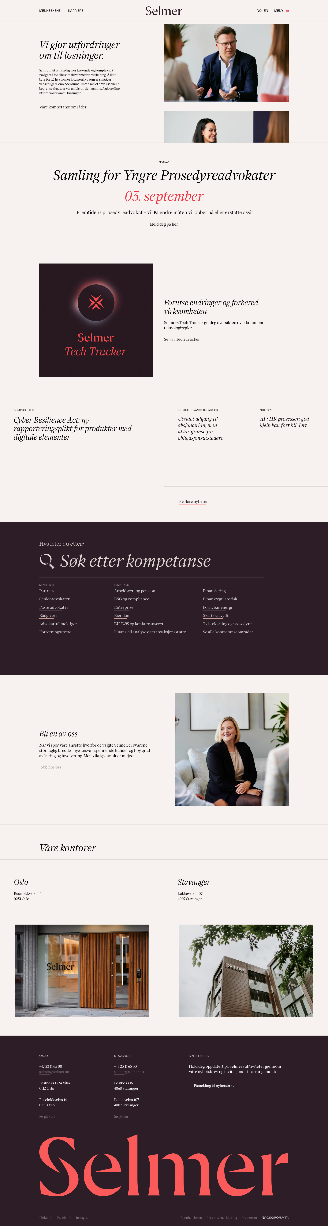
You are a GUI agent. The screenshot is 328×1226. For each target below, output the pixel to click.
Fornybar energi (217, 607)
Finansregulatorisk (220, 599)
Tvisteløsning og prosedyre (227, 623)
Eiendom (122, 615)
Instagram (83, 1218)
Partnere (47, 590)
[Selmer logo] (164, 10)
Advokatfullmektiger (58, 623)
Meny (278, 10)
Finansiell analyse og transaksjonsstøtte (150, 632)
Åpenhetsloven (191, 1218)
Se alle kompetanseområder (228, 632)
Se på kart (47, 1116)
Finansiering (214, 590)
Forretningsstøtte (55, 632)
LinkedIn (46, 1218)
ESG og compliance (131, 599)
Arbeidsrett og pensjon (134, 590)
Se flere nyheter (193, 501)
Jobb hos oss (50, 767)
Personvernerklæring (222, 1218)
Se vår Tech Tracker (182, 339)
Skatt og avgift (216, 615)
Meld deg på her (164, 224)
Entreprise (123, 607)
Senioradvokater (54, 599)
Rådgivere (48, 615)
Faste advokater (53, 607)
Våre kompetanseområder (63, 107)
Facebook (64, 1218)
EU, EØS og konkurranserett (139, 623)
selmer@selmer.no (54, 1071)
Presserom (249, 1218)
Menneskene (50, 10)
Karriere (75, 10)
